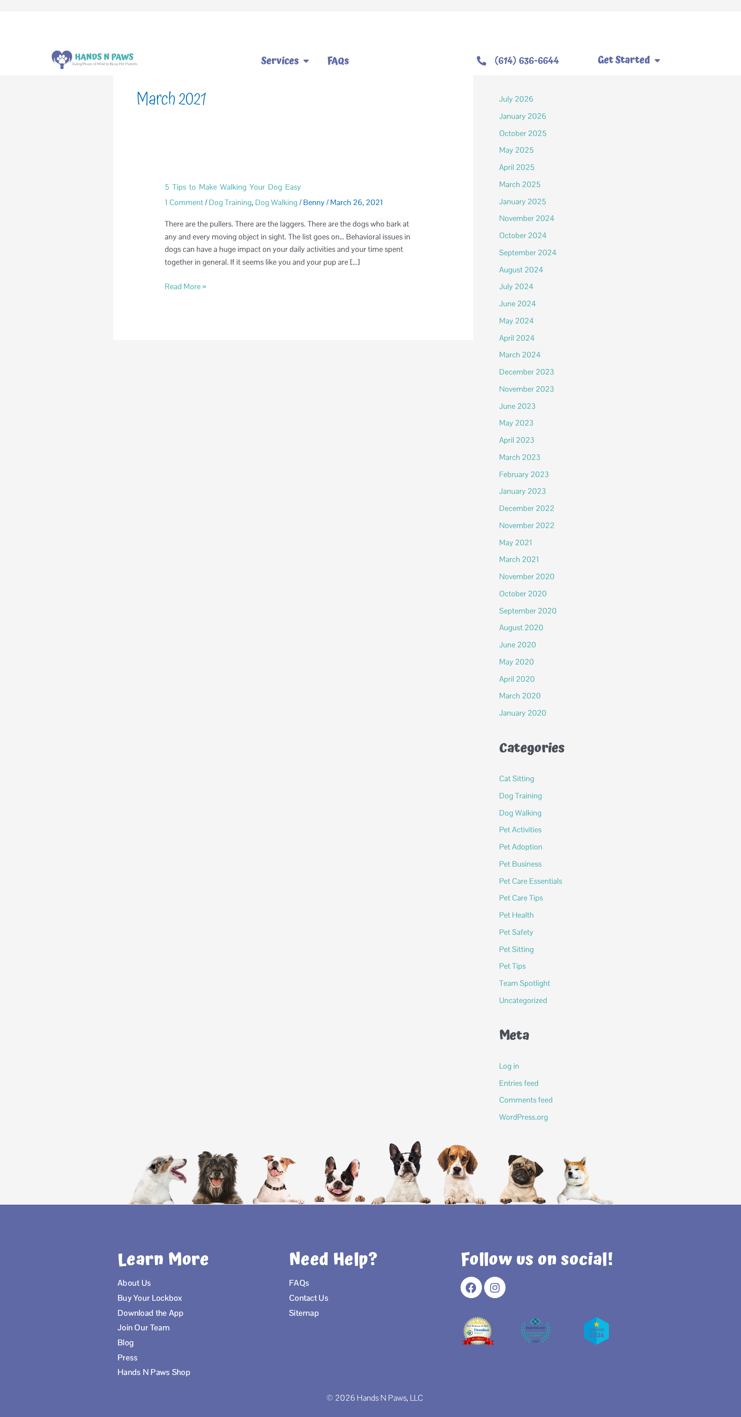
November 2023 (526, 389)
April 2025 (517, 167)
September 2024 (528, 252)
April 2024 (517, 338)
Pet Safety (516, 932)
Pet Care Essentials (530, 881)
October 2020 (523, 593)
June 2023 (517, 406)
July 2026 (516, 99)
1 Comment (184, 202)
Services (280, 60)
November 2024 (526, 218)
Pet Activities (520, 829)
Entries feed (519, 1083)
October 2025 (523, 133)
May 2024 (516, 321)
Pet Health (516, 915)
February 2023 (524, 474)
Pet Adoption (520, 847)
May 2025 (516, 150)
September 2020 (528, 611)
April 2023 (516, 440)
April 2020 (517, 679)
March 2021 (519, 559)
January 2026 (522, 116)
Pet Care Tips (521, 898)
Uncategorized (523, 1000)
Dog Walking (276, 202)
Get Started (624, 60)
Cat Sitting (516, 778)
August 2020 (521, 627)
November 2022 (526, 525)
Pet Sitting (516, 949)
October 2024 (523, 235)
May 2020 (516, 662)
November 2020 (526, 576)
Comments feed (526, 1100)
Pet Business (520, 864)
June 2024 (517, 303)
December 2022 (526, 508)
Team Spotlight (524, 983)
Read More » (185, 285)
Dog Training (230, 202)
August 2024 (521, 270)
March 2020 (520, 696)
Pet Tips (512, 966)
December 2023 (526, 372)
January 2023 (522, 491)
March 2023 (519, 457)
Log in (509, 1066)
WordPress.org (523, 1117)
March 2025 (520, 184)
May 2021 (515, 542)
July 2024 (516, 286)
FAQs (338, 60)
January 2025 (522, 201)
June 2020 (517, 645)
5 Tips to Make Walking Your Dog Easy (233, 187)
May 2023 (516, 423)
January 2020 (522, 713)
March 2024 (520, 355)
